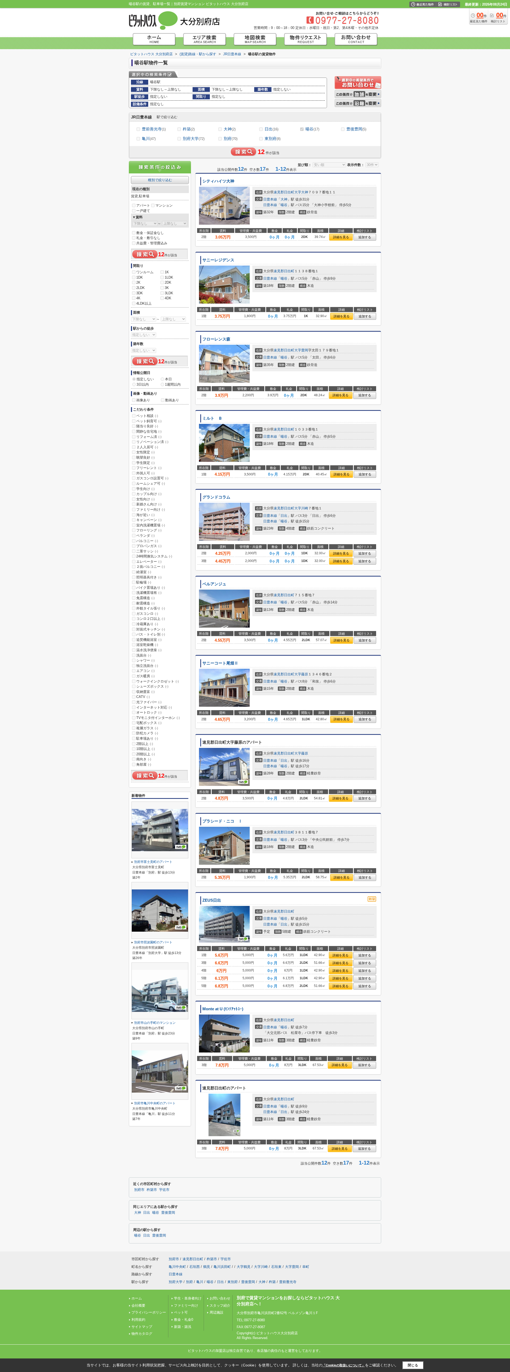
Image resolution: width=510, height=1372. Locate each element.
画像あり (143, 400)
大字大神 (301, 192)
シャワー (145, 660)
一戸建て (143, 211)
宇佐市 (164, 1190)
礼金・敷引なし (148, 238)
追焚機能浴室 (149, 640)
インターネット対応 (154, 707)
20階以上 (145, 754)
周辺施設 (216, 1312)
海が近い (145, 515)
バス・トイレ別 (150, 634)
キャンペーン (149, 520)
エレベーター (149, 562)
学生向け (145, 489)
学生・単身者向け (188, 1298)
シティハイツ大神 (218, 181)
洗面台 (143, 655)
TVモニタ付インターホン (158, 718)
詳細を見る (341, 237)
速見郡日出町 (284, 192)
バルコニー (147, 541)
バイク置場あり (150, 588)
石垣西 (194, 1267)
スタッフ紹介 (220, 1305)
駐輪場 (143, 582)
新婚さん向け (149, 504)
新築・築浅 (182, 1327)
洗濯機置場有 (149, 593)
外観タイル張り (150, 608)
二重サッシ (147, 551)
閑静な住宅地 (149, 431)
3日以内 (143, 384)
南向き (143, 759)
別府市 (139, 1190)
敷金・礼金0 (183, 1320)
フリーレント (149, 468)
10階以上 (145, 749)
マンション (164, 205)
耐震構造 (145, 603)
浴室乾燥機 (147, 645)
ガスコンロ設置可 (152, 478)
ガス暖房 (145, 676)
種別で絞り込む (160, 180)
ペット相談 (147, 416)
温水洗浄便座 (149, 650)
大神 (230, 129)
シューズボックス (152, 686)
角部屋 (143, 764)
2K (138, 282)
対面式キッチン (150, 629)
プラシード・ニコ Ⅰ (222, 821)
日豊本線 (270, 199)
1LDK (169, 277)
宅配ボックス (149, 723)
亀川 (149, 138)
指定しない (145, 379)
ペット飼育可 (149, 421)
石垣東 (276, 1267)
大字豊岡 (301, 350)
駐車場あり (147, 738)
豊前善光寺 (154, 129)
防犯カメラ (147, 733)
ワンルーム (145, 272)
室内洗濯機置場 (150, 525)
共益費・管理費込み (151, 243)
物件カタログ (141, 1334)
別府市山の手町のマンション (155, 1023)
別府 (230, 138)
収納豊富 (145, 692)
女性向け (145, 499)
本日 (168, 379)
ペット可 (181, 1312)
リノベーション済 (152, 442)
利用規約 (138, 1320)
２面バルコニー (150, 567)
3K (167, 288)
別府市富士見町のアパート (153, 862)
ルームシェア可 (150, 483)
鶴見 (206, 1267)
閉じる (413, 1365)
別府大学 (194, 138)
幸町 (305, 1267)
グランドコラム (216, 497)
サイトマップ (141, 1327)
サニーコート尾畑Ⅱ (220, 663)
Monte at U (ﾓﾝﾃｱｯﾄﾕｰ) (222, 1009)
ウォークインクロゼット (157, 681)
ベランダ (145, 536)
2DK (168, 282)
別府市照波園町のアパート (153, 942)
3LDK (169, 293)
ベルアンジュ (214, 584)
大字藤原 (301, 674)
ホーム (136, 1298)
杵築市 (152, 1190)
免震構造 (145, 598)
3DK (139, 293)
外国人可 (145, 473)
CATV (143, 697)
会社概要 (138, 1305)
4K (138, 298)
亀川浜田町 (222, 1267)
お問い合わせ (220, 1298)
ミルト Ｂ (212, 418)
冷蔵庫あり (147, 624)
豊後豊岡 (356, 129)
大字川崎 (301, 508)
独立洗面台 (147, 666)
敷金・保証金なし (150, 233)
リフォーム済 (149, 437)
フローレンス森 (216, 339)
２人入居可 (147, 447)
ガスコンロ (147, 614)
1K (167, 272)
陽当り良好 (147, 426)
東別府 (272, 138)
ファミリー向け (150, 510)
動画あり (172, 400)
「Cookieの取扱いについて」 (343, 1365)
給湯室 (143, 572)
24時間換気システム (154, 556)
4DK (168, 298)
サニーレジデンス (218, 260)
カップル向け (149, 494)
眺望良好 (145, 457)
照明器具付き (149, 577)
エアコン (145, 671)
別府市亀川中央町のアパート (155, 1103)
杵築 (189, 129)
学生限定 (145, 463)
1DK (139, 277)
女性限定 (145, 452)
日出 (271, 129)
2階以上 (144, 744)
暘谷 (312, 129)
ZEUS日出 (211, 900)
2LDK (140, 288)
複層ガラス (147, 728)
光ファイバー (149, 702)
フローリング (149, 530)
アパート (143, 205)
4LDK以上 (144, 303)
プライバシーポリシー (148, 1312)
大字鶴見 (243, 1267)
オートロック (149, 712)
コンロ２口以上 (150, 619)
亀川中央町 (177, 1267)
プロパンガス (149, 546)
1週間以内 (173, 384)
